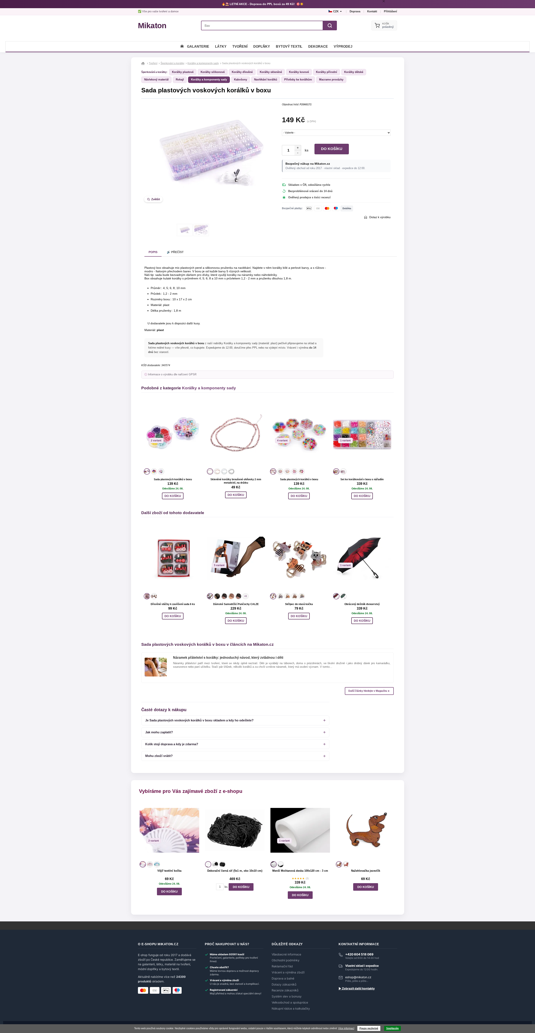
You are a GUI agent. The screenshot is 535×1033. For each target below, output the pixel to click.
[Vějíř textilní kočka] (169, 830)
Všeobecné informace (286, 954)
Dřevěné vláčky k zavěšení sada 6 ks (173, 604)
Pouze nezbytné (368, 1028)
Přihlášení (390, 11)
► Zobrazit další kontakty (357, 988)
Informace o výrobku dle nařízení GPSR (172, 374)
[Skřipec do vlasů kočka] (299, 558)
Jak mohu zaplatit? (159, 732)
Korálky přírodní (326, 72)
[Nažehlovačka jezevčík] (365, 830)
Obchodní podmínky (285, 960)
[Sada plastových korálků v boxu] (173, 433)
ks (305, 150)
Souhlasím (392, 1028)
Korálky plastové (183, 72)
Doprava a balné (283, 978)
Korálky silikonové (213, 72)
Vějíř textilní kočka (169, 870)
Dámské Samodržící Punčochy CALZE (236, 604)
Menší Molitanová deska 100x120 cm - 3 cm (300, 870)
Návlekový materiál (156, 79)
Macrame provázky (331, 79)
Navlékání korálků (265, 79)
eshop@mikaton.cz (358, 977)
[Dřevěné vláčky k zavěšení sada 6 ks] (173, 558)
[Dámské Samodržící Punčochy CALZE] (236, 558)
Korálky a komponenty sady (209, 79)
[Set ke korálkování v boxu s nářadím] (362, 433)
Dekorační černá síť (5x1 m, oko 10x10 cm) (234, 870)
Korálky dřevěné (242, 72)
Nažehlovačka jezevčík (365, 870)
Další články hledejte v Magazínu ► (369, 690)
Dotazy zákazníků (284, 984)
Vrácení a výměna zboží (288, 972)
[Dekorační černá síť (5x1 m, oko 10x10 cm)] (235, 830)
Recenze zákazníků (285, 990)
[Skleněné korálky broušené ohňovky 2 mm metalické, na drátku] (236, 433)
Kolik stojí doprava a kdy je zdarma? (171, 744)
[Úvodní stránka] (182, 46)
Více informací (346, 1028)
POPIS (153, 252)
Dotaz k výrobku (380, 217)
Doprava (355, 11)
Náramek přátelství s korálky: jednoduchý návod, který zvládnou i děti (228, 657)
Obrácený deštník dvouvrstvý (362, 604)
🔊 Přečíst (175, 252)
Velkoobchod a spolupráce (290, 1002)
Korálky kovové (299, 72)
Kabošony (240, 79)
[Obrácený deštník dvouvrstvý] (362, 558)
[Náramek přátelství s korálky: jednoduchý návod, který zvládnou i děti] (156, 659)
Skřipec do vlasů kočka (299, 604)
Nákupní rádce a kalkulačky (291, 1008)
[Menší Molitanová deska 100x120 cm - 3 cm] (300, 830)
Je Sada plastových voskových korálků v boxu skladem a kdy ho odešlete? (199, 720)
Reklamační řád (282, 966)
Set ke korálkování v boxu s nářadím (362, 479)
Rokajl (180, 79)
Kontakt (372, 11)
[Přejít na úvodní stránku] (143, 63)
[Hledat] (330, 25)
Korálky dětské (353, 72)
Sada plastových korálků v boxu (173, 479)
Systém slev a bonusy (287, 996)
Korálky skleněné (271, 72)
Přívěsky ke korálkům (298, 79)
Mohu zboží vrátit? (159, 756)
